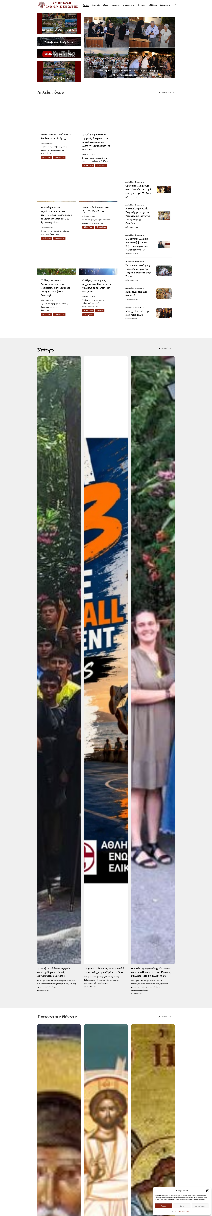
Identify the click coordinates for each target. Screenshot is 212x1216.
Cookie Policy (177, 1211)
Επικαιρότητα (59, 157)
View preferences (200, 1206)
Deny (182, 1206)
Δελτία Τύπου (46, 157)
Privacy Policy (185, 1211)
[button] (207, 1191)
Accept (163, 1206)
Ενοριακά (100, 311)
